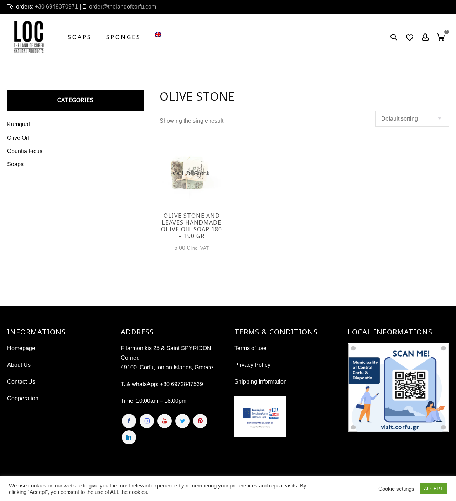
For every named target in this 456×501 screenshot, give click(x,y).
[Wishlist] (410, 37)
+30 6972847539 (181, 384)
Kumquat (18, 124)
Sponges (123, 37)
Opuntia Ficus (24, 151)
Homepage (21, 348)
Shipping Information (260, 382)
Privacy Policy (252, 365)
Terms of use (250, 348)
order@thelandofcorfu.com (122, 7)
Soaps (80, 37)
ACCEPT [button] (433, 488)
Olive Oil (18, 138)
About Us (19, 365)
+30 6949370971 (56, 7)
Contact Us (21, 382)
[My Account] (425, 37)
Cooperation (22, 398)
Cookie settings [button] (396, 489)
